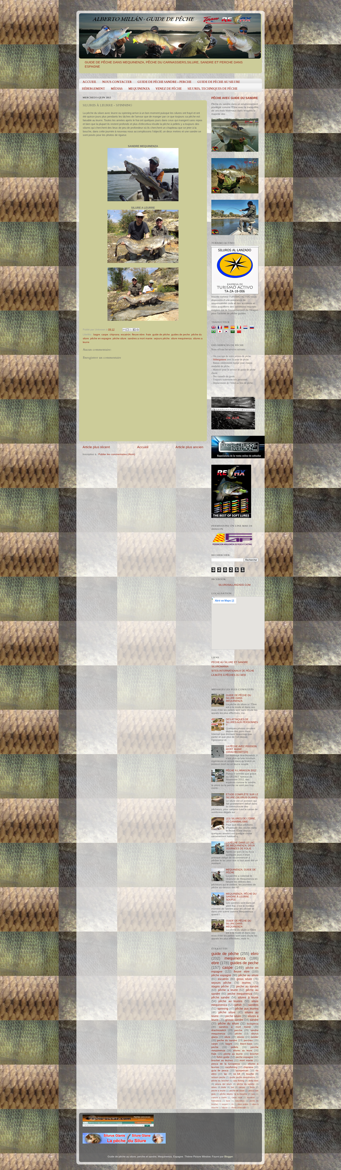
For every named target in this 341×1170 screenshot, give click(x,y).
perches (248, 1040)
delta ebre (253, 1081)
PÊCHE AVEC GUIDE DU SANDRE (234, 98)
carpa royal (237, 1097)
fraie (148, 334)
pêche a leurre (228, 990)
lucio (228, 1101)
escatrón (126, 334)
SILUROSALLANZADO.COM (234, 585)
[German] (227, 327)
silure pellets (242, 1104)
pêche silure (119, 338)
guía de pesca (219, 1070)
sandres (253, 1004)
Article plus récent (96, 447)
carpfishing (231, 1067)
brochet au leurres (222, 1060)
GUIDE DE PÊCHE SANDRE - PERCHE (164, 82)
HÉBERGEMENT (93, 89)
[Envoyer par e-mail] (124, 329)
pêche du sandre (246, 1084)
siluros (225, 1107)
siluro (214, 1087)
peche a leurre (218, 1090)
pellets (234, 1047)
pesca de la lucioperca (225, 1063)
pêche (238, 1033)
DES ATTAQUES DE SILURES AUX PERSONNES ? (242, 722)
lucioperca (252, 1023)
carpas (242, 1087)
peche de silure (237, 1090)
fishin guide (223, 1057)
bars (253, 1094)
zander (254, 1037)
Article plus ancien (189, 447)
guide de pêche (161, 334)
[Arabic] (233, 331)
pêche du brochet (220, 1081)
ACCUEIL (89, 82)
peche (214, 1047)
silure (227, 1037)
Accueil (142, 447)
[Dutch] (246, 327)
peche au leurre (233, 1054)
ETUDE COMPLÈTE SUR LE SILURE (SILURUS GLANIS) (242, 796)
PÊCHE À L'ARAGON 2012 (241, 770)
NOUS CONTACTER (117, 82)
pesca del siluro (223, 1084)
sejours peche (218, 1077)
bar (232, 1087)
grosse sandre (234, 1019)
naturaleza (239, 1101)
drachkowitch (218, 1030)
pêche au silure (248, 975)
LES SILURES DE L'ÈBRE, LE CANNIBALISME (241, 820)
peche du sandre (227, 1040)
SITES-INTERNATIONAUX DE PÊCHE (232, 670)
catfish (238, 1004)
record (225, 1104)
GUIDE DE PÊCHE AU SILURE (218, 82)
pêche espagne (221, 975)
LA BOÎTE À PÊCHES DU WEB (228, 675)
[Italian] (240, 327)
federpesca (216, 1101)
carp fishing (238, 1081)
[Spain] (233, 327)
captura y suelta (219, 1097)
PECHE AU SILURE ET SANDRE (229, 662)
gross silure (244, 979)
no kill (236, 1074)
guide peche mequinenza (242, 1077)
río (232, 1104)
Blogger (228, 1156)
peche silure (233, 1016)
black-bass (246, 1043)
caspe (104, 334)
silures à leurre (248, 997)
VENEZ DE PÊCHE (169, 89)
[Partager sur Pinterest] (137, 329)
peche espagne (244, 1057)
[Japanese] (220, 331)
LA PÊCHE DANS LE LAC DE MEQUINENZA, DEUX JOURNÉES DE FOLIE (240, 845)
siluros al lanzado (238, 1107)
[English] (214, 327)
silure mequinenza (181, 338)
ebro (254, 953)
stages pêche (220, 986)
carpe (214, 1043)
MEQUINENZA (139, 89)
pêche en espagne (100, 338)
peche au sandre (247, 986)
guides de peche (180, 334)
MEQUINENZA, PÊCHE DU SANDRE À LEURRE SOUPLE (241, 896)
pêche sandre (220, 997)
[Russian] (252, 327)
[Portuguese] (214, 331)
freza (252, 1087)
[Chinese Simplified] (240, 331)
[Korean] (227, 331)
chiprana (114, 334)
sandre (254, 1019)
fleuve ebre (138, 334)
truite (223, 1087)
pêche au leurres (230, 1001)
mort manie (246, 1060)
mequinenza (234, 958)
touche (250, 1074)
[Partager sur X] (131, 329)
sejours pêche (162, 338)
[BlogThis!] (127, 329)
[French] (220, 327)
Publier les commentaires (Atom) (116, 454)
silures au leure (242, 1050)
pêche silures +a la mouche (233, 1094)
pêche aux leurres (246, 1008)
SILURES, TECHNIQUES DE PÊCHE (212, 89)
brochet (254, 1054)
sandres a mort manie (140, 338)
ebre (215, 963)
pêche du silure (228, 1023)
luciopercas (242, 1070)
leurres (246, 982)
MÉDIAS (117, 89)
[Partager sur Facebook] (134, 329)
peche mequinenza (240, 993)
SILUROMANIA (219, 666)
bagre (96, 334)
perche (238, 1030)
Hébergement (219, 359)
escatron (251, 1097)
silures (240, 1037)
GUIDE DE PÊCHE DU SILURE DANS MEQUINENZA (238, 698)
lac (225, 1074)
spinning (222, 1008)
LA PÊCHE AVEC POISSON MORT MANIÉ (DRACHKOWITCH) (241, 749)
